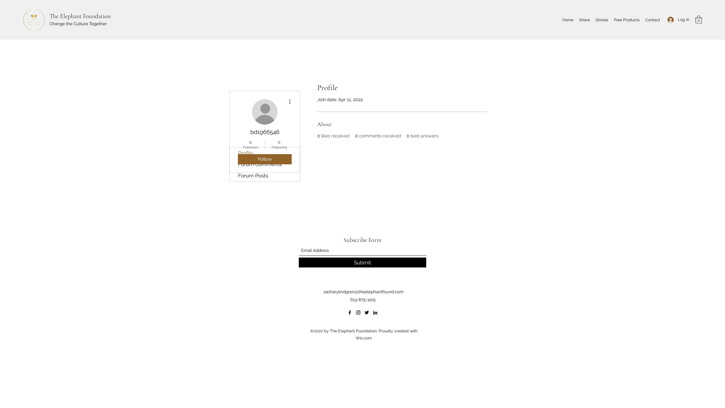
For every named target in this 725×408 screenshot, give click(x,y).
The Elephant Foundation (80, 16)
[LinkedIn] (375, 312)
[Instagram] (358, 312)
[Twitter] (367, 312)
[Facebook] (350, 312)
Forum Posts (253, 175)
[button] (698, 20)
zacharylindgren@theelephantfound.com (363, 291)
